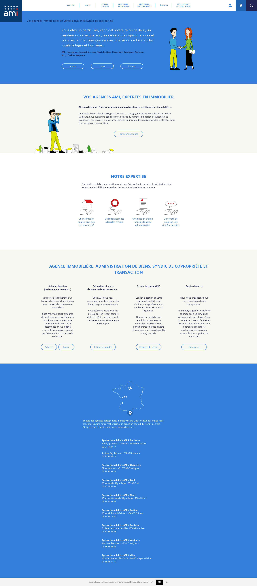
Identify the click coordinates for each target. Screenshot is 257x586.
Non (167, 582)
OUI (159, 582)
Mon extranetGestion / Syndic (183, 5)
